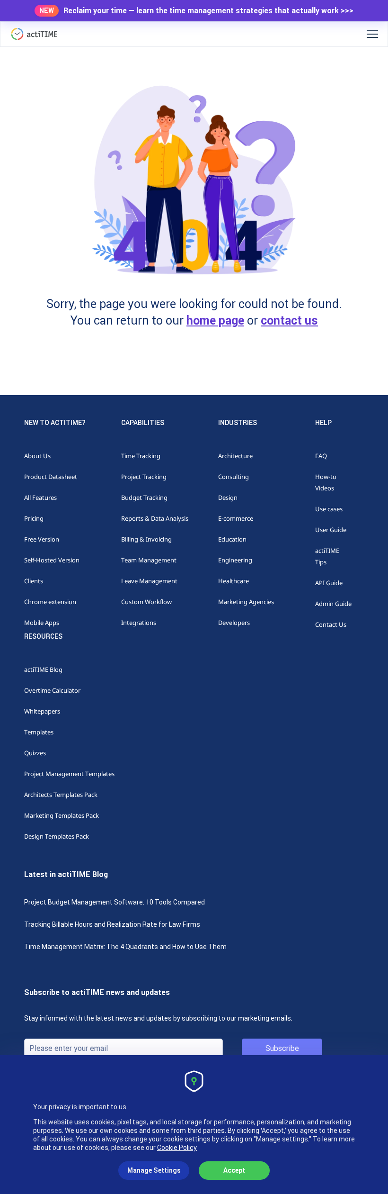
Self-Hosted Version (51, 560)
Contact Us (330, 624)
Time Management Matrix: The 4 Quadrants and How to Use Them (125, 946)
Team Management (148, 560)
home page (215, 320)
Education (232, 539)
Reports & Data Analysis (154, 518)
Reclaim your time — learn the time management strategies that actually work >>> (208, 10)
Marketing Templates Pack (61, 815)
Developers (234, 622)
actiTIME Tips (327, 556)
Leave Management (149, 581)
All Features (40, 497)
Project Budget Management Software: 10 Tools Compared (114, 902)
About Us (37, 456)
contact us (289, 320)
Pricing (34, 518)
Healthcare (233, 581)
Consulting (233, 476)
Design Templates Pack (56, 836)
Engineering (235, 560)
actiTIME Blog (43, 669)
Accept (234, 1170)
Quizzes (35, 753)
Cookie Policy (177, 1147)
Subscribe (282, 1048)
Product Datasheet (50, 476)
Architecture (235, 456)
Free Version (41, 539)
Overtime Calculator (52, 690)
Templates (38, 732)
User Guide (330, 529)
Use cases (329, 509)
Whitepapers (42, 711)
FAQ (321, 456)
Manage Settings (154, 1170)
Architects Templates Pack (60, 794)
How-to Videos (325, 482)
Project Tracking (144, 476)
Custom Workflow (146, 601)
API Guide (329, 583)
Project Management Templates (69, 773)
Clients (33, 581)
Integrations (138, 622)
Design (228, 497)
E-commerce (235, 518)
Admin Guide (333, 603)
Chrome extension (50, 601)
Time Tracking (140, 456)
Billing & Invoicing (146, 539)
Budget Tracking (144, 497)
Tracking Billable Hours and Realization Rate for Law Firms (112, 924)
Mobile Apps (41, 622)
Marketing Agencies (246, 601)
